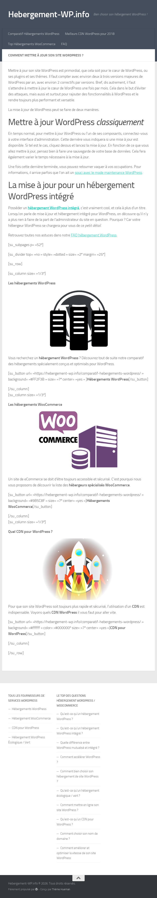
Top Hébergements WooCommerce (31, 44)
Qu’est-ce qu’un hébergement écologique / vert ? (78, 793)
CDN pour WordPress (25, 728)
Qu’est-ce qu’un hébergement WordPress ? (78, 716)
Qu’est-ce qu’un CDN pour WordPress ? (75, 821)
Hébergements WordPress (29, 709)
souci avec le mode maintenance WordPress (108, 172)
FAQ (64, 44)
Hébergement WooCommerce (31, 718)
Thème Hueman (61, 889)
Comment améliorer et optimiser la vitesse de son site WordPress (76, 853)
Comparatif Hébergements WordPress (33, 34)
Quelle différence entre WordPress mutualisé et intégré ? (78, 745)
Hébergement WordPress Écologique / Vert (26, 739)
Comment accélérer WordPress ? (78, 759)
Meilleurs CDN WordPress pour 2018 (89, 34)
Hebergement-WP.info (48, 14)
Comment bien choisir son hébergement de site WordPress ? (78, 776)
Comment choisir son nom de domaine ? (77, 836)
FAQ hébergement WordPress (94, 235)
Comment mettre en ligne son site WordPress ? (78, 807)
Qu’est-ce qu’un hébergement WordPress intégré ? (78, 730)
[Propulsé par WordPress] (36, 889)
